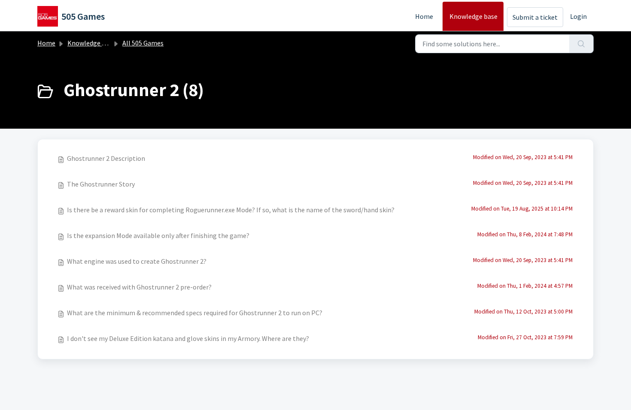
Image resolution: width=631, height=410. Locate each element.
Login (578, 16)
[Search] (581, 43)
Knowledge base (473, 16)
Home (424, 16)
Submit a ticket (535, 17)
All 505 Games (143, 43)
